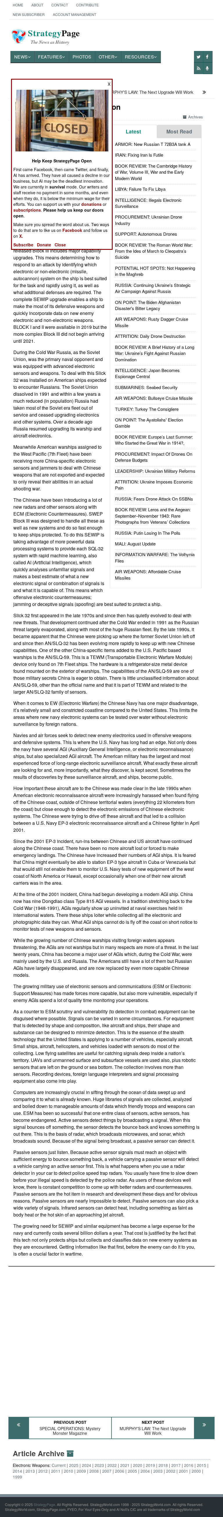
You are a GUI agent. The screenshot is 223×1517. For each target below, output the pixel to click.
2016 (188, 1465)
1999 (17, 1477)
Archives (195, 117)
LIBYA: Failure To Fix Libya (140, 189)
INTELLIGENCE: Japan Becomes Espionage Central (147, 373)
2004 (145, 1471)
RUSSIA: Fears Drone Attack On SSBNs (154, 499)
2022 (112, 1465)
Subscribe (23, 245)
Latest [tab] (133, 131)
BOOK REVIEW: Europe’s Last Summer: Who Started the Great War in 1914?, (154, 440)
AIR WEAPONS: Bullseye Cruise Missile (154, 398)
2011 (55, 1471)
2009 (81, 1471)
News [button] (21, 57)
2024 (86, 1465)
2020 (137, 1465)
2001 (183, 1471)
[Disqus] (111, 1339)
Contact (59, 4)
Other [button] (107, 57)
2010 (68, 1471)
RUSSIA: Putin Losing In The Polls (147, 533)
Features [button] (50, 57)
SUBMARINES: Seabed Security (146, 387)
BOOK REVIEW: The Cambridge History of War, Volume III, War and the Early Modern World (153, 172)
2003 (158, 1471)
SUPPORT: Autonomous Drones (146, 234)
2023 (99, 1465)
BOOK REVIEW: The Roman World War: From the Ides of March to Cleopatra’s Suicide (154, 251)
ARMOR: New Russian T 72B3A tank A (152, 144)
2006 (119, 1471)
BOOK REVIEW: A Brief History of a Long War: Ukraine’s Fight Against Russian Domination (154, 353)
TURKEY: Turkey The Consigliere (147, 409)
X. (21, 236)
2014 (17, 1471)
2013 (30, 1471)
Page (54, 36)
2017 (176, 1465)
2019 (150, 1465)
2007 (107, 1471)
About (37, 4)
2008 (94, 1471)
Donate (44, 245)
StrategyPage (44, 1504)
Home (18, 4)
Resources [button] (139, 57)
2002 (170, 1471)
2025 (73, 1465)
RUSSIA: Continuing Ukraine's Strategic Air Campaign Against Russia (153, 288)
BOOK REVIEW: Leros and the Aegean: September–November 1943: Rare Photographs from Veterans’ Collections (153, 515)
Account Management (74, 14)
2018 (163, 1465)
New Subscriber (29, 14)
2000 (196, 1471)
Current (59, 1465)
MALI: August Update (135, 544)
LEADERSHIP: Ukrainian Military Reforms (155, 471)
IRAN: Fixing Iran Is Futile (139, 155)
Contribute (87, 4)
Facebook (72, 230)
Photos (82, 57)
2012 (43, 1471)
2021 (125, 1465)
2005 (132, 1471)
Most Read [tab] (179, 131)
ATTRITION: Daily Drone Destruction (150, 336)
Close (60, 245)
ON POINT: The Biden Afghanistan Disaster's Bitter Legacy (148, 305)
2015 (201, 1465)
